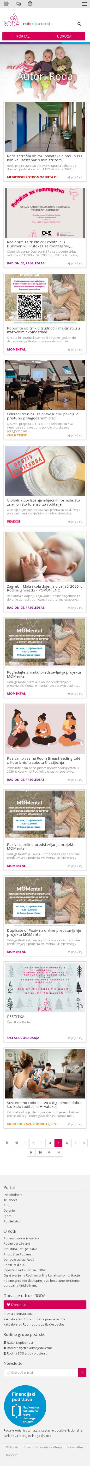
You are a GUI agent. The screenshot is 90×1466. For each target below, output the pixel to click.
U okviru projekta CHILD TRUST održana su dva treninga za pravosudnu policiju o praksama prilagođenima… (40, 427)
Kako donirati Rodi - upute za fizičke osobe (34, 1324)
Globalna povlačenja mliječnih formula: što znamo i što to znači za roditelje (43, 502)
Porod (8, 1205)
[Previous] (16, 1143)
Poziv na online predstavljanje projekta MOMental (41, 846)
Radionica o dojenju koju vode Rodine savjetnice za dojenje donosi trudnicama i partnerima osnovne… (43, 598)
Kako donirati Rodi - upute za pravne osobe (34, 1319)
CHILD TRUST (17, 435)
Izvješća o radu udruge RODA (24, 1270)
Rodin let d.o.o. (14, 1265)
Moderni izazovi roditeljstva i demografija (34, 1124)
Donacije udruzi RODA (25, 1295)
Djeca (8, 1216)
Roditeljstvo (12, 1221)
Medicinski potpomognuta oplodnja (34, 177)
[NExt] (49, 1152)
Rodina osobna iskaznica (21, 1238)
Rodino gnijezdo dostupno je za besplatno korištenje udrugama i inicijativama (42, 1283)
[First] (7, 1143)
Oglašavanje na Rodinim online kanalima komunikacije (42, 1275)
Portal (23, 36)
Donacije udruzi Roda (19, 1260)
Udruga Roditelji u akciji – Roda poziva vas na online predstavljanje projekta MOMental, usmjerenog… (43, 856)
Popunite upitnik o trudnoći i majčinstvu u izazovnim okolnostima (43, 330)
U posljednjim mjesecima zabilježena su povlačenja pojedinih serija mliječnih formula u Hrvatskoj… (43, 511)
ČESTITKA (15, 1016)
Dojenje (9, 1211)
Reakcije (13, 521)
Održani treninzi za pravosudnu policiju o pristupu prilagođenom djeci (42, 416)
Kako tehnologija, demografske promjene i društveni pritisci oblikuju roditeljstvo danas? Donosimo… (44, 1114)
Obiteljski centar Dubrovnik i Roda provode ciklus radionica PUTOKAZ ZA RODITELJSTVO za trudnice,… (43, 253)
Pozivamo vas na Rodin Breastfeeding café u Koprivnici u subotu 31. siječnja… (43, 760)
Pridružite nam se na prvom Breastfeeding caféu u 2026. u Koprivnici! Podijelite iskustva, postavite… (43, 770)
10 (40, 1152)
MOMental (16, 349)
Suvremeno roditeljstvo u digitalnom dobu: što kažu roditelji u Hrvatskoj (44, 1104)
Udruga (64, 36)
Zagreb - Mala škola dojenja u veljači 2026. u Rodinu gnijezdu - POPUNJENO (45, 588)
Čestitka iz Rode (18, 1022)
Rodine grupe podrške (24, 1334)
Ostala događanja (23, 1038)
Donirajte (18, 1304)
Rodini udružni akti (17, 1244)
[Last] (58, 1152)
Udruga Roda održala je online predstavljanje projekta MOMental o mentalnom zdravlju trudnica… (44, 684)
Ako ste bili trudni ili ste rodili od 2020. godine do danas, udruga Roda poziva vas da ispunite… (41, 339)
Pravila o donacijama (18, 1314)
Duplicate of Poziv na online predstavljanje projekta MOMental (44, 932)
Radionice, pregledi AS (25, 263)
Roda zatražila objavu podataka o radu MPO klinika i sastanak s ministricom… (44, 157)
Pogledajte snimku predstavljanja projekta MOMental (44, 674)
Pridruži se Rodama (17, 1254)
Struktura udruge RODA (20, 1249)
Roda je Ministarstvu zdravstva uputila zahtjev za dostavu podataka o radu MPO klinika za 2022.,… (41, 167)
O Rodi (10, 1231)
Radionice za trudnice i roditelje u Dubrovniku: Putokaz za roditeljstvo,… (40, 244)
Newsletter (14, 1363)
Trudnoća (10, 1200)
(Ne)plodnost (13, 1195)
